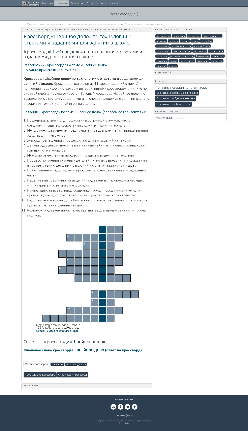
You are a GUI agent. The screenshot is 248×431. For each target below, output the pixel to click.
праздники (216, 61)
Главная (27, 29)
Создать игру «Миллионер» (173, 104)
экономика (161, 56)
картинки (101, 3)
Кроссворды (38, 29)
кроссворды (62, 3)
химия (195, 41)
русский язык (163, 36)
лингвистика (199, 51)
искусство (71, 364)
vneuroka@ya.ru (124, 415)
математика (194, 36)
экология (173, 41)
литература (179, 36)
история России (202, 46)
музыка (173, 61)
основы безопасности (181, 56)
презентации (77, 3)
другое (173, 66)
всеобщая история (181, 46)
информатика (216, 51)
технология (57, 364)
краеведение (163, 51)
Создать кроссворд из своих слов (177, 92)
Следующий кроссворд (72, 374)
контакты (113, 3)
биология (161, 41)
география (206, 41)
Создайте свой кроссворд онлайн (57, 330)
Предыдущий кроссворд (40, 374)
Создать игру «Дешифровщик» (175, 98)
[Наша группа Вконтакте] (113, 407)
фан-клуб (161, 66)
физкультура (202, 56)
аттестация (203, 61)
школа (82, 364)
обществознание (182, 51)
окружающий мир (212, 36)
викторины (47, 3)
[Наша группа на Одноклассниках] (120, 407)
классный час (187, 61)
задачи (90, 3)
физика (185, 41)
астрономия (162, 46)
